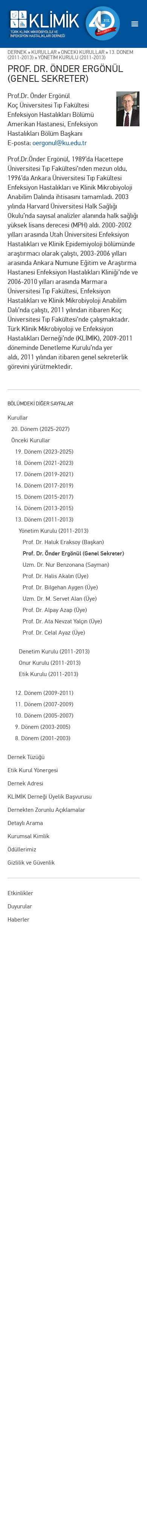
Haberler (18, 919)
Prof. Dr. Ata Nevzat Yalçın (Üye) (62, 621)
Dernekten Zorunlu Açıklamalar (46, 809)
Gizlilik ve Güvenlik (31, 862)
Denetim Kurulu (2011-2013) (54, 651)
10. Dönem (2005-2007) (44, 715)
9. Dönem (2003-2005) (42, 726)
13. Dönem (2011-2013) (44, 519)
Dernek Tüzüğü (26, 757)
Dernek (17, 52)
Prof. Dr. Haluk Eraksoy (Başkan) (63, 542)
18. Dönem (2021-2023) (44, 462)
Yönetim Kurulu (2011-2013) (54, 530)
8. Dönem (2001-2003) (42, 738)
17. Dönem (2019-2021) (44, 474)
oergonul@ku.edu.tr (59, 143)
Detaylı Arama (25, 823)
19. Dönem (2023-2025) (44, 451)
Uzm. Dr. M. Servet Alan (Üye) (60, 598)
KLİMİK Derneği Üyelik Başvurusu (50, 796)
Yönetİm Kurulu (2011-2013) (72, 57)
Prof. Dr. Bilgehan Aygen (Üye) (60, 587)
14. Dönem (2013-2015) (44, 508)
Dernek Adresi (25, 783)
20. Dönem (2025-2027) (40, 428)
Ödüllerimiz (22, 849)
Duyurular (20, 906)
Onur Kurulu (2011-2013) (50, 662)
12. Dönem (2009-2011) (44, 692)
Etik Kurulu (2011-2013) (48, 674)
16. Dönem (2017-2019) (44, 485)
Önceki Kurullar (30, 440)
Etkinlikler (20, 893)
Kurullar (18, 417)
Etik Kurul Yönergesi (33, 770)
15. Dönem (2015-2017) (44, 496)
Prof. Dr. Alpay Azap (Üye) (55, 609)
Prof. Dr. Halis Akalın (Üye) (56, 576)
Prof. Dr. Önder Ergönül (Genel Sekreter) (73, 553)
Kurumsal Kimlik (28, 836)
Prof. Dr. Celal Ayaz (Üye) (54, 632)
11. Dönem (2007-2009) (44, 704)
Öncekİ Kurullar (82, 52)
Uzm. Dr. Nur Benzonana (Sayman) (66, 564)
